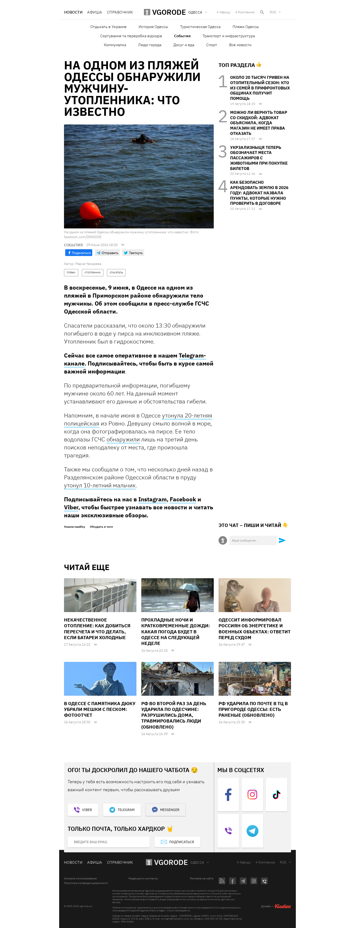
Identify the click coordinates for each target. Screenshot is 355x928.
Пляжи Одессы (246, 26)
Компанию (246, 12)
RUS (273, 12)
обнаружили (123, 439)
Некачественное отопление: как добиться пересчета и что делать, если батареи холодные (97, 628)
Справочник (120, 12)
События (182, 35)
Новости (73, 12)
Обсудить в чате (101, 526)
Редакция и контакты (143, 878)
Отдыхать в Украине (108, 26)
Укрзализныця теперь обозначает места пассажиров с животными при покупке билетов (259, 158)
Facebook (183, 499)
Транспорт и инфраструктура (229, 35)
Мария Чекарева (88, 264)
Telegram (126, 810)
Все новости (240, 44)
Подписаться (181, 842)
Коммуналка (115, 44)
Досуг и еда (183, 44)
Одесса (197, 862)
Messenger (169, 810)
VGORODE (171, 862)
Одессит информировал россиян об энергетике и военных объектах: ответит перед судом (255, 628)
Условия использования (80, 878)
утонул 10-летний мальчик (100, 485)
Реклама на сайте (202, 878)
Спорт (211, 44)
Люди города (149, 44)
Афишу (225, 12)
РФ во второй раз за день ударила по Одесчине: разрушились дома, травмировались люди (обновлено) (173, 715)
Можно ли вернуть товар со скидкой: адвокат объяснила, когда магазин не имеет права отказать (258, 123)
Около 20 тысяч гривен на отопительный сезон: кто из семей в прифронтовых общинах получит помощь (260, 88)
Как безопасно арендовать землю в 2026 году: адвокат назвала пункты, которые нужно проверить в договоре (259, 193)
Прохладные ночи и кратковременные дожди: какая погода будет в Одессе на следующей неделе (175, 631)
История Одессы (153, 26)
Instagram (152, 499)
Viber (71, 507)
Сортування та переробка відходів (131, 35)
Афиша (94, 12)
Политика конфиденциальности (86, 883)
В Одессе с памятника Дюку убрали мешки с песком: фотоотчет (99, 709)
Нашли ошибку (74, 526)
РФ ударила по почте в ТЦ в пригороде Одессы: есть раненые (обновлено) (253, 709)
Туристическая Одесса (200, 26)
